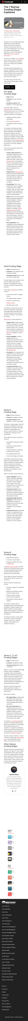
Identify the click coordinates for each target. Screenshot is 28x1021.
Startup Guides (16, 30)
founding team (12, 350)
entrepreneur (7, 109)
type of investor (10, 161)
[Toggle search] (25, 2)
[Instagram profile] (15, 791)
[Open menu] (21, 2)
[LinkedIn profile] (13, 791)
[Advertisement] (14, 250)
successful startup (16, 721)
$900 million (11, 563)
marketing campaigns (16, 733)
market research (20, 140)
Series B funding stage (11, 566)
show (12, 86)
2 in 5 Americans (20, 58)
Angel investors (19, 171)
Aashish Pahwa (8, 30)
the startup (13, 289)
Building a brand (11, 302)
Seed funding (7, 319)
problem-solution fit (15, 121)
